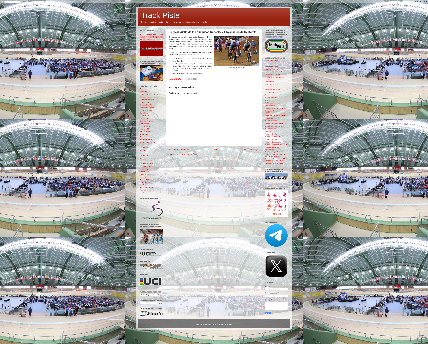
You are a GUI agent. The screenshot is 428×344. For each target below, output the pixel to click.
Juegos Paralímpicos (147, 142)
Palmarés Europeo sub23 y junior (276, 145)
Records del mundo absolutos (275, 123)
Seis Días (143, 185)
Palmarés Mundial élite (273, 137)
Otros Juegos (144, 169)
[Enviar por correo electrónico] (187, 79)
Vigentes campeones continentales (272, 148)
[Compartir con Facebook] (194, 79)
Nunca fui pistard (146, 161)
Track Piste (160, 15)
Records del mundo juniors (274, 126)
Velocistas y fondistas (272, 89)
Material (143, 150)
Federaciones (145, 123)
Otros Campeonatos (147, 166)
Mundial (179, 82)
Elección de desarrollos (273, 87)
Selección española (147, 187)
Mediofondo (144, 155)
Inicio (216, 149)
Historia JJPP (144, 129)
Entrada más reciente (178, 149)
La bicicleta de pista (272, 84)
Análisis (142, 89)
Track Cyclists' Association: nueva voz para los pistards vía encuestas (151, 36)
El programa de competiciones (275, 108)
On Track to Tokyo (146, 163)
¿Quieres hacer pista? (272, 69)
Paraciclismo (144, 171)
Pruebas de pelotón (271, 97)
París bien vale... (146, 174)
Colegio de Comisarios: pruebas (276, 115)
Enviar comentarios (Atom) (187, 154)
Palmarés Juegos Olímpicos (274, 152)
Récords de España (272, 121)
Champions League (147, 99)
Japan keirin (144, 134)
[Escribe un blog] (189, 79)
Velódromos (144, 193)
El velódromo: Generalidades (275, 72)
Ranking (143, 177)
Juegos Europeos (146, 137)
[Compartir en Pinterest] (196, 79)
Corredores (144, 113)
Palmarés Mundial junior (273, 139)
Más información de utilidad (274, 163)
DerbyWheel (144, 118)
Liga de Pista (144, 147)
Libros (142, 145)
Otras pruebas (270, 105)
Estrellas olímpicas (146, 121)
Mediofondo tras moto (272, 103)
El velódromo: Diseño (272, 74)
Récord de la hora (271, 129)
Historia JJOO (145, 126)
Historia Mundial (145, 131)
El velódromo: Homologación (275, 77)
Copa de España (146, 105)
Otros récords (269, 131)
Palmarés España (271, 134)
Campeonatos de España (149, 94)
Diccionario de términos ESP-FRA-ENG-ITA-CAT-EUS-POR (275, 160)
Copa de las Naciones (147, 107)
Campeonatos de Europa (149, 97)
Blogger (229, 324)
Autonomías (144, 91)
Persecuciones (270, 95)
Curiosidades (144, 115)
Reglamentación (145, 182)
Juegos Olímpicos (146, 139)
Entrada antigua (252, 149)
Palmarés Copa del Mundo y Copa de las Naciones (275, 155)
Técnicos (143, 190)
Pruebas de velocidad (272, 92)
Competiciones (145, 102)
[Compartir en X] (192, 79)
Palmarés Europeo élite (273, 142)
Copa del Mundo (146, 110)
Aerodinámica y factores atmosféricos (273, 80)
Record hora (144, 179)
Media (142, 153)
